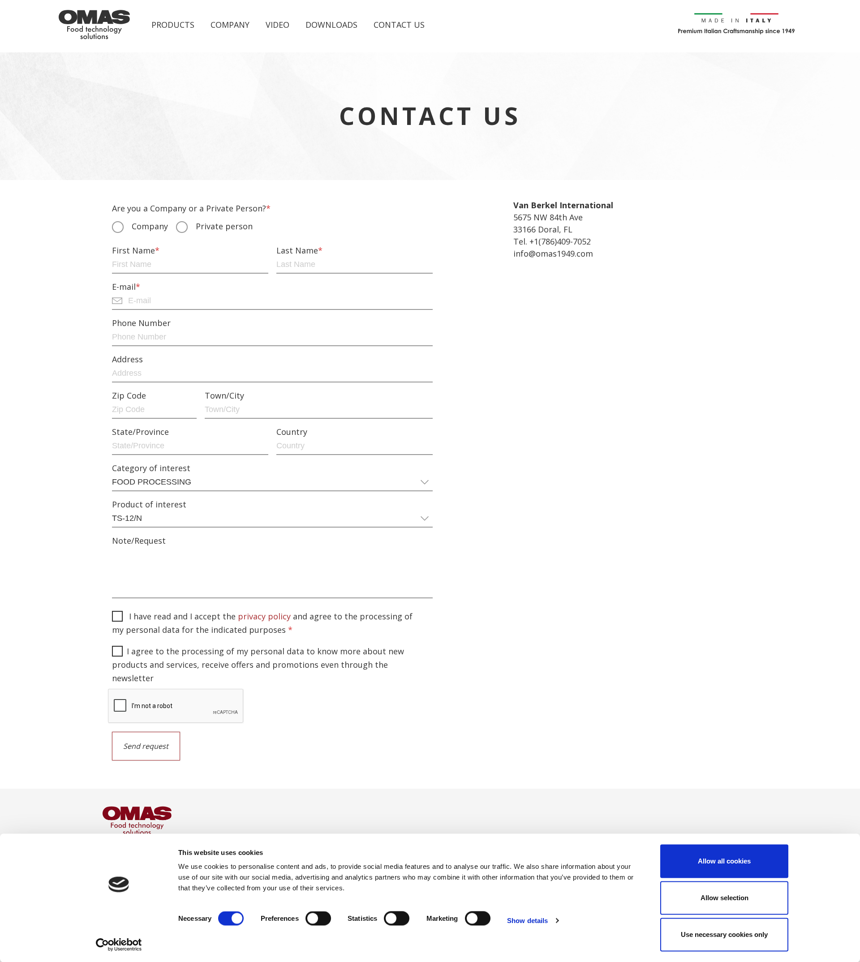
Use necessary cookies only (724, 934)
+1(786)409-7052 (560, 241)
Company (230, 24)
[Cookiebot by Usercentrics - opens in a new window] (119, 944)
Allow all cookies (724, 861)
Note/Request (139, 541)
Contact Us (399, 24)
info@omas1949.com (553, 253)
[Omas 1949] (94, 25)
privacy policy (264, 616)
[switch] (318, 920)
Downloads (331, 24)
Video (277, 24)
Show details (527, 920)
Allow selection (724, 898)
